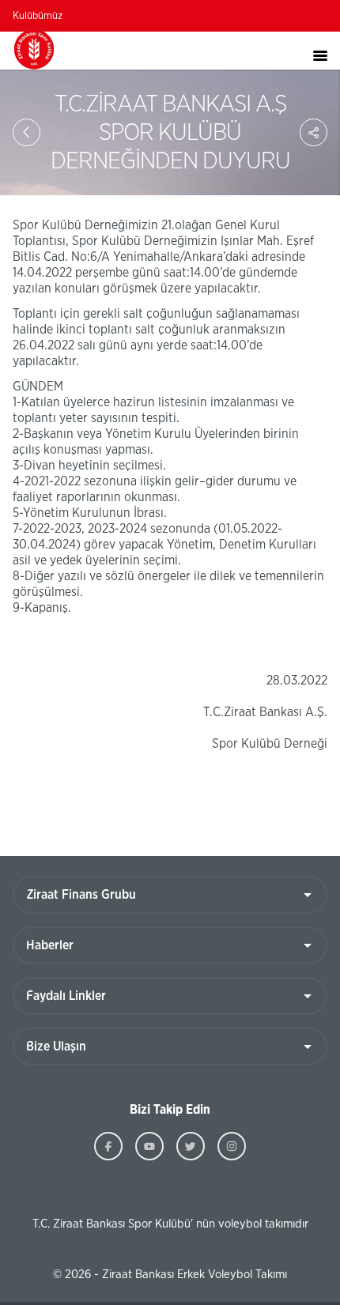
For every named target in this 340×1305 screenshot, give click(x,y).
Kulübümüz (37, 16)
